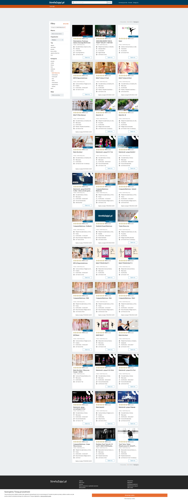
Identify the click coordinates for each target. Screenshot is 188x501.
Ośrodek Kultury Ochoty (104, 157)
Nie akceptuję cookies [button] (129, 498)
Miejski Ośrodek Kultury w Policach (107, 194)
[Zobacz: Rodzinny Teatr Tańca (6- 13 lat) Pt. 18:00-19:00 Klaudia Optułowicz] (105, 434)
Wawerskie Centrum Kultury (105, 268)
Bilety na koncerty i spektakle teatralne (88, 486)
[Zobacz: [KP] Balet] (82, 325)
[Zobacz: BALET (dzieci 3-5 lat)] (105, 68)
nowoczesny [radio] (55, 74)
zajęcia (88, 36)
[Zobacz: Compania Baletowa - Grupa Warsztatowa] (82, 434)
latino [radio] (53, 80)
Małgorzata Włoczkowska (127, 237)
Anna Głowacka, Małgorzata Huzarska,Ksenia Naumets (111, 200)
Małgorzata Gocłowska (104, 126)
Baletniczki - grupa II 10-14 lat (105, 370)
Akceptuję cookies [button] (129, 495)
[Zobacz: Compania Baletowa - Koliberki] (82, 216)
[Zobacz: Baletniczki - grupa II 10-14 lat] (105, 360)
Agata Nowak (101, 52)
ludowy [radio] (53, 86)
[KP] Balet (76, 335)
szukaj (110, 2)
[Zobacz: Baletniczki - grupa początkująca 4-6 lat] (82, 397)
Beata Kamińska (102, 237)
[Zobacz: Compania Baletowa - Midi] (82, 288)
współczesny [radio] (55, 84)
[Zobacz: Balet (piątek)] (105, 397)
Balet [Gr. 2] (122, 115)
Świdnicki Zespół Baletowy (104, 226)
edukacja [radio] (53, 69)
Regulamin (129, 482)
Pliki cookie (130, 487)
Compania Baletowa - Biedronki (102, 190)
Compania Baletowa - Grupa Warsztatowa (81, 445)
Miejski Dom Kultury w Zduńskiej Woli (107, 46)
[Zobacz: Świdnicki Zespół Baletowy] (105, 216)
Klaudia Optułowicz (103, 455)
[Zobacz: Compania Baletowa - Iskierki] (128, 179)
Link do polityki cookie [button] (45, 496)
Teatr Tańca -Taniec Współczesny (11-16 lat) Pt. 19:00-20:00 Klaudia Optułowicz (127, 445)
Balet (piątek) (100, 407)
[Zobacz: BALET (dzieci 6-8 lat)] (128, 68)
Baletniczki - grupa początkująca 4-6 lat (79, 408)
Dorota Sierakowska (103, 163)
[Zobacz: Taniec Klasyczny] (128, 216)
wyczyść (66, 23)
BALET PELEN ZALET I (102, 263)
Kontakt (130, 2)
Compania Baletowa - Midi (81, 298)
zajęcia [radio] (52, 45)
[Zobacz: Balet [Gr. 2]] (128, 105)
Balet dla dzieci (77, 152)
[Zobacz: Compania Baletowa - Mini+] (128, 288)
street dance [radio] (55, 82)
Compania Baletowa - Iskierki (127, 189)
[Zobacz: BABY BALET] (105, 325)
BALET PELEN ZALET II (125, 263)
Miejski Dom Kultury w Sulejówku (129, 340)
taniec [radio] (52, 70)
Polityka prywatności (132, 484)
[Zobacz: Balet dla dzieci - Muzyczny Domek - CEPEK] (82, 360)
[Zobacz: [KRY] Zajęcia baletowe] (82, 68)
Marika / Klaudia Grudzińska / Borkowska (108, 89)
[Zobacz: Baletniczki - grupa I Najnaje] (128, 397)
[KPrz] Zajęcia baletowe (80, 263)
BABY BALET (100, 335)
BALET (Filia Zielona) (79, 115)
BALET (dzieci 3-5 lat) (102, 78)
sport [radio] (52, 88)
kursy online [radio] (54, 51)
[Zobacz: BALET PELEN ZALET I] (105, 253)
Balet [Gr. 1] (99, 115)
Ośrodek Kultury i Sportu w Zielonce (84, 46)
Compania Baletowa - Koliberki (82, 226)
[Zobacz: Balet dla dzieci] (82, 142)
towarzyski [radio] (54, 76)
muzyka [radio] (52, 61)
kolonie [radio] (52, 49)
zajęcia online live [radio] (55, 53)
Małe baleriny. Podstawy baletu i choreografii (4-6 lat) (81, 42)
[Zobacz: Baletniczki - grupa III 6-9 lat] (128, 360)
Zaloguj (135, 2)
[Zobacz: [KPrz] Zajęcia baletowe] (82, 253)
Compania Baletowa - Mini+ (127, 298)
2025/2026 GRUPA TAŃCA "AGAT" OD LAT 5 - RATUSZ (104, 42)
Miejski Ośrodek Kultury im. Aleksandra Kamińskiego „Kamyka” (113, 120)
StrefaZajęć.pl (56, 2)
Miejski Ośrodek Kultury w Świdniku (107, 231)
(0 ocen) (86, 38)
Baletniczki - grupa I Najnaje (127, 407)
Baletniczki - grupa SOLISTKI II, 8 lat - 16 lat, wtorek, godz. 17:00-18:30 (81, 190)
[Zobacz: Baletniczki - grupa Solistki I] (128, 142)
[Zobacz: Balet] (128, 31)
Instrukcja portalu (123, 2)
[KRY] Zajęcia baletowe (80, 78)
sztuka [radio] (52, 63)
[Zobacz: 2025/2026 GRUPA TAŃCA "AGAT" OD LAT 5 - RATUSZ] (105, 31)
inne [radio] (52, 55)
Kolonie (81, 484)
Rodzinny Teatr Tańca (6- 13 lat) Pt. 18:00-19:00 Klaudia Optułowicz (104, 445)
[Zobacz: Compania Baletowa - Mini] (105, 288)
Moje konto (130, 480)
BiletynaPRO (82, 487)
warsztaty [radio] (53, 47)
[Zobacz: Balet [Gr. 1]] (105, 105)
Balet (120, 41)
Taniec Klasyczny (124, 226)
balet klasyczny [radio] (56, 72)
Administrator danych (132, 486)
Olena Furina (101, 418)
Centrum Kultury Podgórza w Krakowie (85, 83)
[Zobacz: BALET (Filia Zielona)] (82, 105)
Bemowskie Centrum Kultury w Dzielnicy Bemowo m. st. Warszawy (114, 450)
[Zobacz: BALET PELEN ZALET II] (128, 253)
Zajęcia (81, 480)
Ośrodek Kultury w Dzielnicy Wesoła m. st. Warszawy (111, 83)
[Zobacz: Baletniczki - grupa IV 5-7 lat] (105, 142)
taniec (75, 44)
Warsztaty (81, 482)
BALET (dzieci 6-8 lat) (125, 78)
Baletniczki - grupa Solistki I (127, 152)
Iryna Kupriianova (80, 52)
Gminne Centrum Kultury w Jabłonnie (130, 46)
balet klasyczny (81, 44)
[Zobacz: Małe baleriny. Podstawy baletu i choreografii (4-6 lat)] (82, 31)
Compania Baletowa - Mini (104, 298)
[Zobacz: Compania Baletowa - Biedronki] (105, 179)
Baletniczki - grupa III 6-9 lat (127, 370)
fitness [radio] (52, 65)
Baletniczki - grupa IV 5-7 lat (104, 152)
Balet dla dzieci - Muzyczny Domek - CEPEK (81, 371)
